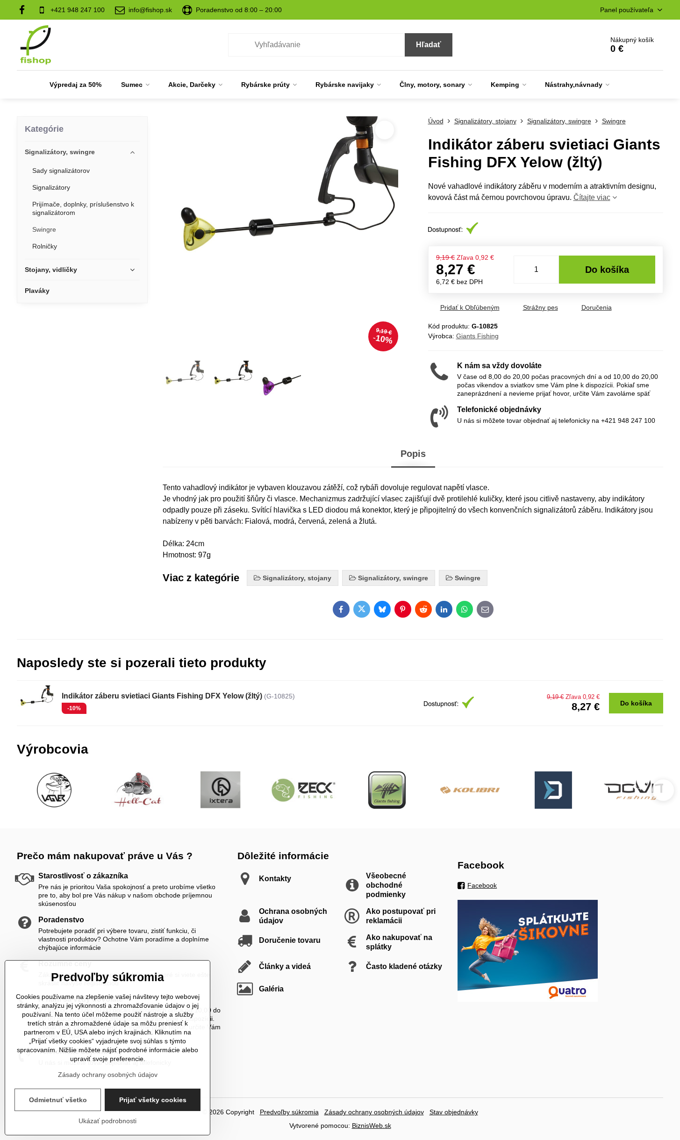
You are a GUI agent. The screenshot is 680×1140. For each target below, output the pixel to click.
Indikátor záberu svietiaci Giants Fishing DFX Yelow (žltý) (162, 696)
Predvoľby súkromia (289, 1112)
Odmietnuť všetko (58, 1100)
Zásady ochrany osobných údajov (374, 1112)
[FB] (24, 10)
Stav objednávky (453, 1112)
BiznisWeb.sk (371, 1125)
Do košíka (607, 269)
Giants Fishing (477, 336)
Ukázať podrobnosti (107, 1121)
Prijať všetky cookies (152, 1100)
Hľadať (428, 45)
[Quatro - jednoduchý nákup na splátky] (528, 999)
